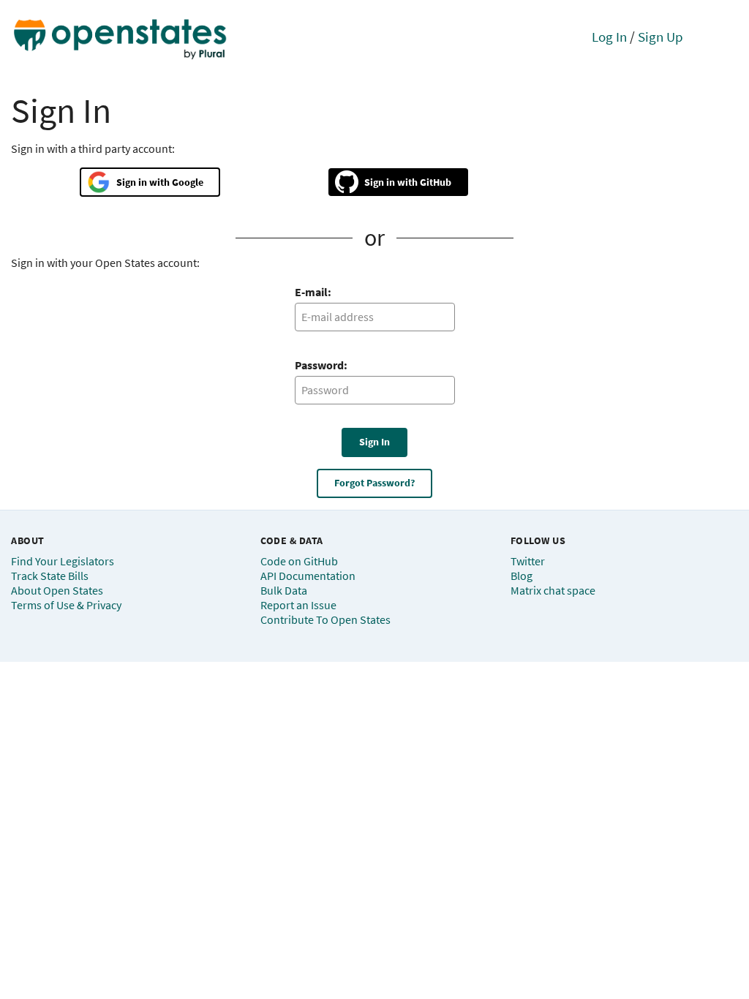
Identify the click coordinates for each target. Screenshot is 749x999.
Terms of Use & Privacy (66, 604)
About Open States (57, 590)
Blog (521, 575)
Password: (321, 365)
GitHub (435, 182)
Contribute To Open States (325, 619)
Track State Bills (50, 575)
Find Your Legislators (62, 561)
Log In (609, 36)
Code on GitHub (299, 561)
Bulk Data (283, 590)
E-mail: (313, 291)
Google (187, 182)
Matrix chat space (553, 590)
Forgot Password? (374, 482)
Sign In (374, 441)
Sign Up (660, 36)
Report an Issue (298, 604)
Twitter (528, 561)
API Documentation (307, 575)
